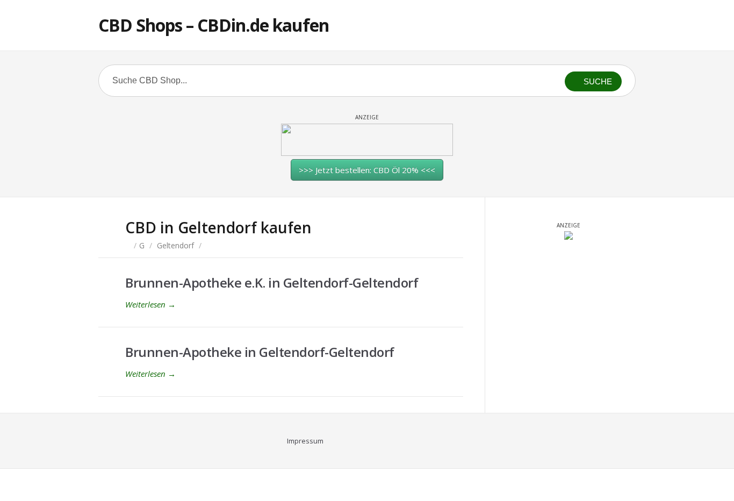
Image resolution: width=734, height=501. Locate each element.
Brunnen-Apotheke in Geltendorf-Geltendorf (259, 352)
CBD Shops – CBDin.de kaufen (213, 25)
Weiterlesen (150, 304)
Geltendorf (175, 245)
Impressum (305, 441)
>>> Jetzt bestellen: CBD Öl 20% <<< (367, 169)
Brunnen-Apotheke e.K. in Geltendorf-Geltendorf (271, 282)
